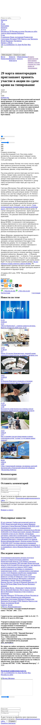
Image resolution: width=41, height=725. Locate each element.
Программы (5, 588)
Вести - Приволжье (17, 588)
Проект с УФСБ (6, 43)
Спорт (25, 576)
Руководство (28, 37)
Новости (4, 20)
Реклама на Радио (23, 595)
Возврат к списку (7, 510)
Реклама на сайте (31, 31)
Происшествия (6, 578)
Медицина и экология (26, 578)
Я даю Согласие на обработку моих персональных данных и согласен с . (20, 498)
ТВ (2, 22)
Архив (10, 605)
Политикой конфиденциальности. (13, 671)
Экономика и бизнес (8, 580)
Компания (4, 599)
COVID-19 (11, 576)
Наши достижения (16, 37)
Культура (15, 578)
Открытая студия (19, 592)
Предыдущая (5, 293)
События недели (30, 588)
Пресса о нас (25, 39)
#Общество (5, 97)
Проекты (4, 28)
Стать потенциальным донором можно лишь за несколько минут (19, 207)
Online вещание (7, 55)
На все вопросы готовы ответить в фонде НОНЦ (19, 262)
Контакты (34, 39)
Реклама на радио (18, 31)
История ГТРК (15, 39)
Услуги (3, 29)
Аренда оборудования (9, 33)
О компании (5, 37)
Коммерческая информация (21, 597)
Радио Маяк (12, 584)
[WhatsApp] (11, 281)
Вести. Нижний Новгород (10, 590)
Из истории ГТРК (14, 601)
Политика (31, 576)
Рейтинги (20, 33)
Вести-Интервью (7, 592)
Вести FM (4, 584)
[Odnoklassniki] (5, 281)
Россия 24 (16, 582)
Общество (19, 576)
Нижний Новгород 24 (29, 582)
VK (2, 44)
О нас (3, 35)
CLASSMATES (9, 44)
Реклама (4, 595)
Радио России (22, 584)
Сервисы (4, 605)
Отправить (5, 506)
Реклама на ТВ (6, 31)
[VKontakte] (2, 281)
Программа (5, 26)
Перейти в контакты (8, 723)
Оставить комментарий (9, 479)
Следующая (36, 293)
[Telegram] (8, 281)
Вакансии (9, 41)
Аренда (8, 597)
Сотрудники (5, 39)
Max (29, 44)
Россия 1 (10, 582)
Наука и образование (23, 580)
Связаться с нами (19, 55)
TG (16, 44)
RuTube (24, 44)
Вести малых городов (28, 590)
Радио (3, 24)
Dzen (19, 44)
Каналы (3, 582)
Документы (17, 41)
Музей (3, 41)
